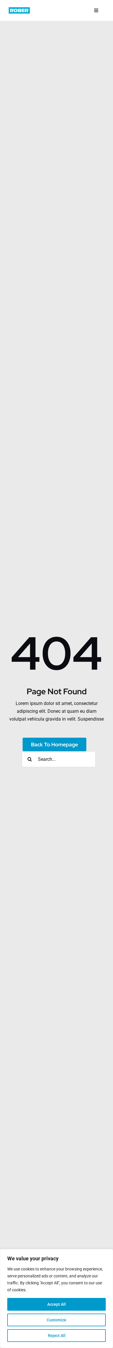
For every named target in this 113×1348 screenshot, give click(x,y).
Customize (56, 1320)
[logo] (19, 9)
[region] (56, 1298)
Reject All (56, 1335)
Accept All (56, 1304)
